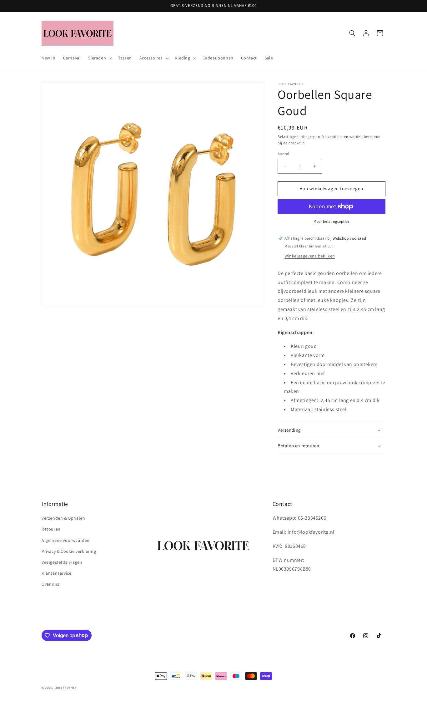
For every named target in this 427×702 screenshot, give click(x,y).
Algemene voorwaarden (66, 540)
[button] (99, 57)
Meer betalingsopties (331, 221)
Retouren (51, 529)
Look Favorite (65, 687)
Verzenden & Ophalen (63, 518)
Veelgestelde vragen (62, 562)
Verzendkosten (335, 136)
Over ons (50, 584)
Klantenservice (56, 573)
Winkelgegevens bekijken (309, 256)
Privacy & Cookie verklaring (69, 551)
